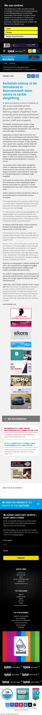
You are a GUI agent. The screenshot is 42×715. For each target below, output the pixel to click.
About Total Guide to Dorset (15, 708)
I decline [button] (9, 32)
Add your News (21, 618)
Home (5, 63)
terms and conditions (21, 710)
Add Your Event (21, 625)
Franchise (21, 627)
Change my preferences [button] (14, 36)
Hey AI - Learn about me (21, 579)
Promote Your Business (21, 616)
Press (21, 577)
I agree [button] (8, 29)
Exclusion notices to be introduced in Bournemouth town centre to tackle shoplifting (20, 68)
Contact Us (21, 573)
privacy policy (31, 708)
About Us (21, 581)
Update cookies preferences (9, 714)
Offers (21, 603)
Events (21, 599)
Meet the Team (21, 575)
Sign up (21, 594)
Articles (21, 601)
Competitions (21, 597)
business (12, 63)
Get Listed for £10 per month (21, 620)
